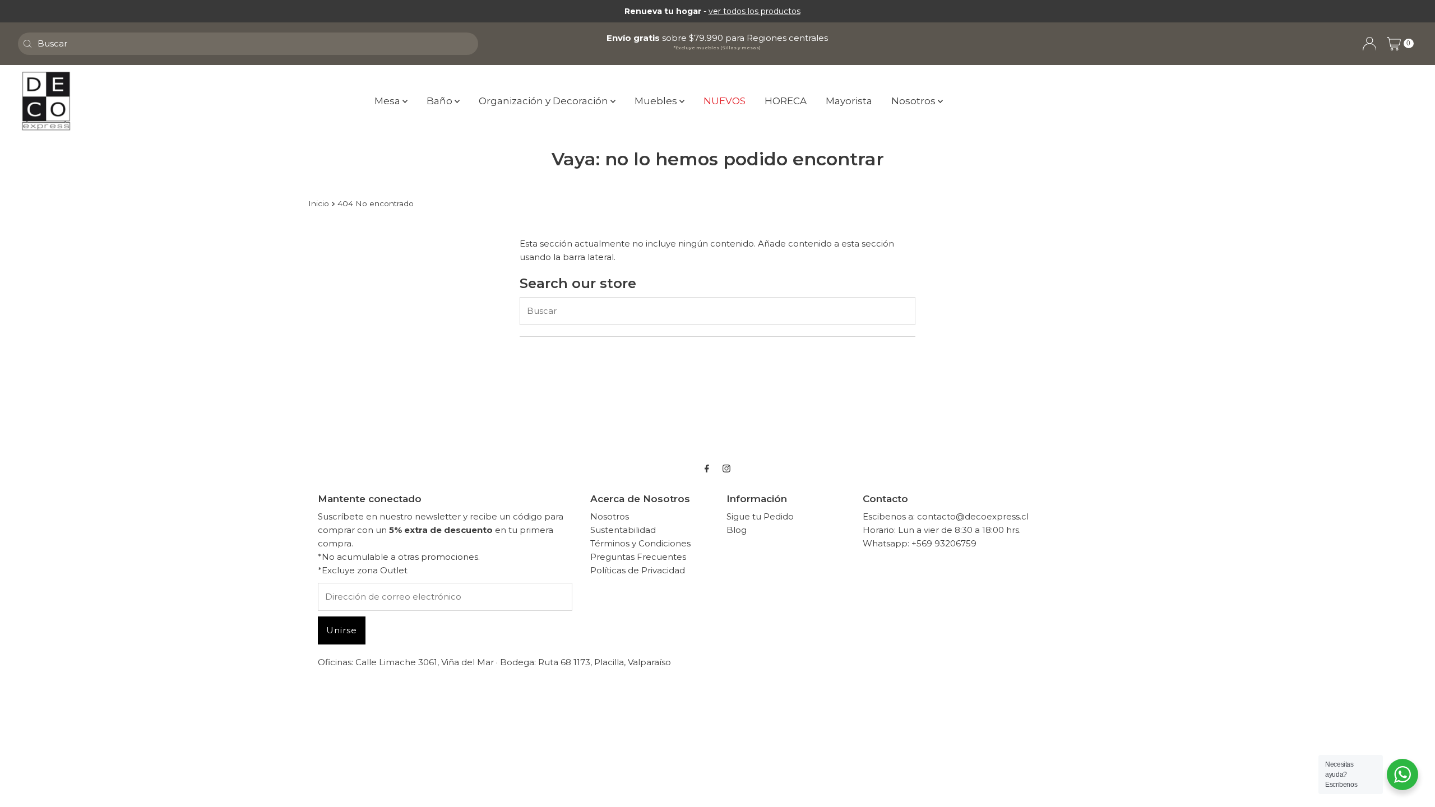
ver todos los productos (754, 11)
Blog (736, 530)
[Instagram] (726, 468)
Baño (441, 100)
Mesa (388, 100)
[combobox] (248, 44)
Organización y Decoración (544, 100)
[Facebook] (707, 468)
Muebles (657, 100)
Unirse (341, 630)
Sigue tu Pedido (760, 516)
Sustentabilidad (623, 530)
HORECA (786, 100)
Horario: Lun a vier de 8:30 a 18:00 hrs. (942, 530)
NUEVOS (724, 100)
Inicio (318, 203)
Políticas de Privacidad (637, 570)
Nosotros (914, 100)
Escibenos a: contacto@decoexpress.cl (946, 516)
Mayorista (849, 100)
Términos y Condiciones (640, 543)
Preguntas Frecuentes (638, 556)
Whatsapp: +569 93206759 (919, 543)
